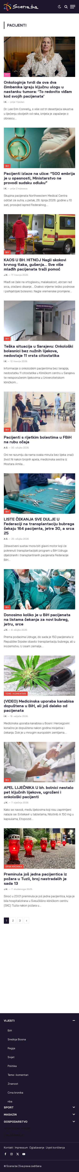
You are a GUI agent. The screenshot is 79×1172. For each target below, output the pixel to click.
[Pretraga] (66, 6)
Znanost (13, 1083)
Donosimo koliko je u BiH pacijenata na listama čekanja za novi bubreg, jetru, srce (37, 619)
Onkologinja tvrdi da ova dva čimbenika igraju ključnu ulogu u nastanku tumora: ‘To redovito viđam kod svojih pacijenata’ (38, 89)
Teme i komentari (15, 693)
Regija (11, 1048)
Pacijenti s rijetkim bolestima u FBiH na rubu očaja (38, 439)
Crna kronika (13, 866)
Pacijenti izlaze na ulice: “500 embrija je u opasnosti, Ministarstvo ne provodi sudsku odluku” (39, 178)
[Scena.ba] (21, 6)
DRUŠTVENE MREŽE (17, 1128)
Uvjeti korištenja (55, 1147)
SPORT (9, 1107)
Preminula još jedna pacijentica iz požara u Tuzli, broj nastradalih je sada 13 (35, 879)
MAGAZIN (10, 1114)
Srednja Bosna (17, 1039)
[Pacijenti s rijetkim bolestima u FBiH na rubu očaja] (39, 412)
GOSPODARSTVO (15, 1121)
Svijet (11, 1057)
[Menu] (72, 6)
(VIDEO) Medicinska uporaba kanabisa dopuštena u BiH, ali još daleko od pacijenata (39, 706)
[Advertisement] (39, 971)
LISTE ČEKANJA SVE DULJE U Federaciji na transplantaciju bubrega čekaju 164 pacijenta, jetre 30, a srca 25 (39, 526)
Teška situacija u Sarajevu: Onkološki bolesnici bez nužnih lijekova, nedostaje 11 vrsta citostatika (38, 351)
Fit (7, 74)
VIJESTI (9, 1020)
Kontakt (8, 1147)
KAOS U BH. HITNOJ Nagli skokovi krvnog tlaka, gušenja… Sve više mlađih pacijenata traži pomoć (35, 264)
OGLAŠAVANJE (14, 1135)
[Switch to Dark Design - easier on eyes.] (59, 6)
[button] (39, 1022)
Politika (12, 1066)
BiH (7, 166)
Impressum (21, 1147)
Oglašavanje (36, 1147)
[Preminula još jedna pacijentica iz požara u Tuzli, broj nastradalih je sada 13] (39, 848)
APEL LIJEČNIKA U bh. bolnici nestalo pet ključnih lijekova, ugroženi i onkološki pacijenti (38, 792)
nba (10, 1101)
